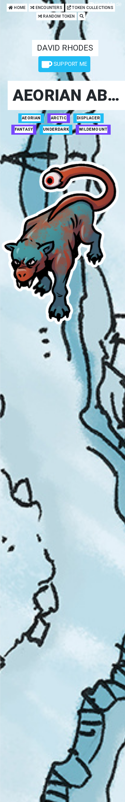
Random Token (58, 16)
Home (19, 7)
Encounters (48, 7)
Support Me (69, 64)
